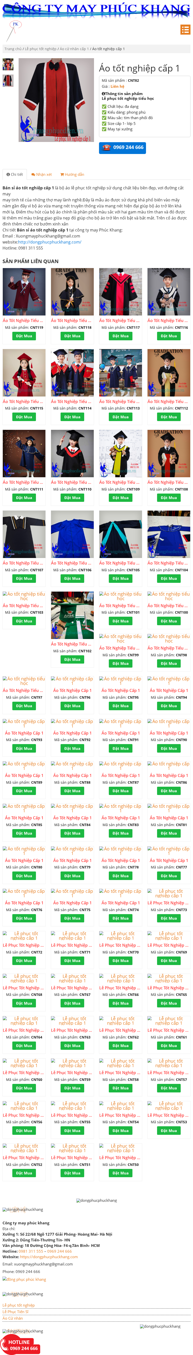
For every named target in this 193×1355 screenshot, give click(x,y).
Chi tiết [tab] (16, 174)
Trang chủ (13, 48)
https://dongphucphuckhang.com (49, 1256)
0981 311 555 (31, 1251)
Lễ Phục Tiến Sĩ (15, 1311)
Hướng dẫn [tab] (74, 174)
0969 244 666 (59, 1251)
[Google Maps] (24, 1278)
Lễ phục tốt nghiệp (41, 48)
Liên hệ (117, 86)
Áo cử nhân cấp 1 (74, 48)
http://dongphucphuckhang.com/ (49, 242)
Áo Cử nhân (13, 1318)
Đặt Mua (24, 335)
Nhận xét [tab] (43, 174)
